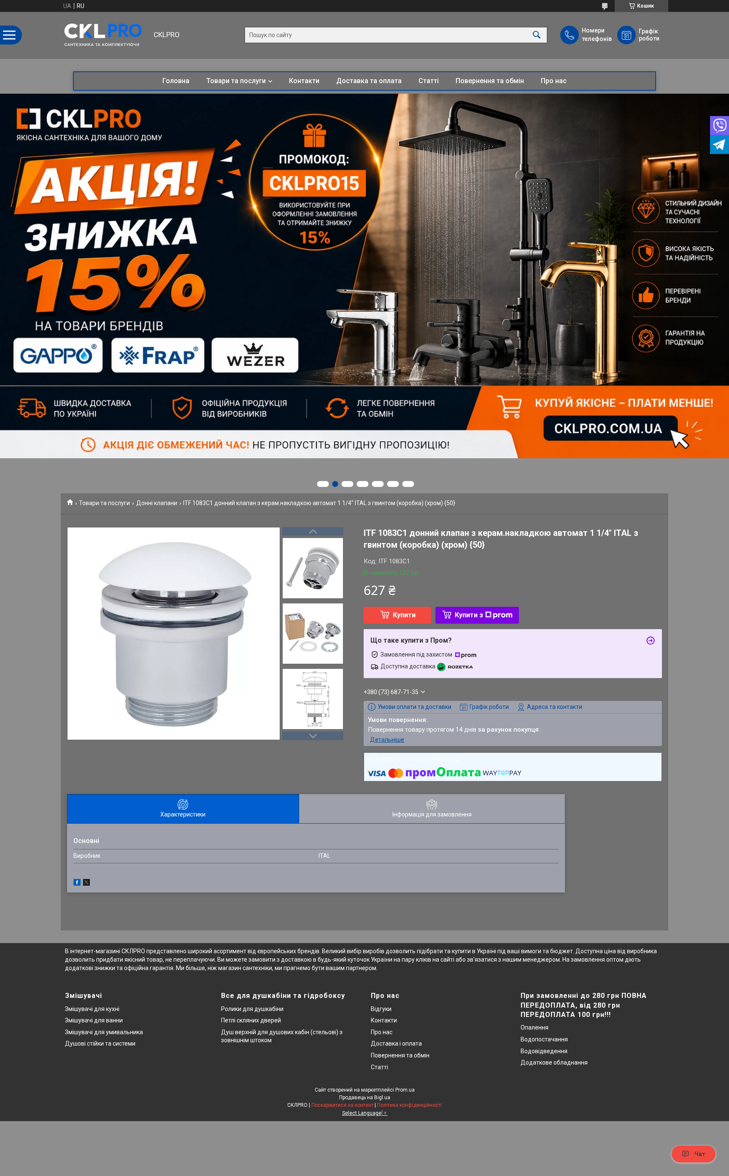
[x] (86, 883)
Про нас (554, 81)
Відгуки (381, 1009)
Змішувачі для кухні (92, 1009)
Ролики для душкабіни (252, 1009)
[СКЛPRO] (105, 35)
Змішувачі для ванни (94, 1020)
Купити (404, 615)
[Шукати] (536, 35)
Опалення (534, 1027)
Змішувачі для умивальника (104, 1032)
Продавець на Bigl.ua (364, 1097)
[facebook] (77, 883)
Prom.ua (405, 1090)
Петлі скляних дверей (251, 1020)
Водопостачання (544, 1039)
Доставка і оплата (396, 1043)
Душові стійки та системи (100, 1043)
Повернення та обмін (490, 81)
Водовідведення (544, 1051)
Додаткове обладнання (554, 1062)
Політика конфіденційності (409, 1105)
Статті (428, 81)
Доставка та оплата (369, 81)
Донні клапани (156, 503)
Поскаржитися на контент (342, 1105)
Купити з (469, 615)
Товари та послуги (236, 81)
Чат (699, 1154)
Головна (175, 81)
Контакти (304, 81)
